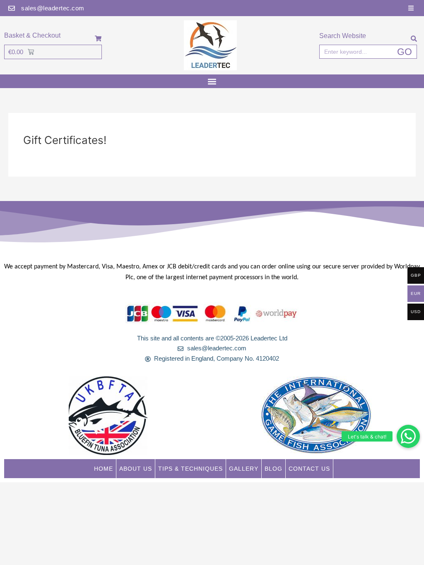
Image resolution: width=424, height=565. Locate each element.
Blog (273, 468)
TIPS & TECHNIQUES (190, 468)
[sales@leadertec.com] (11, 8)
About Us (135, 468)
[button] (408, 436)
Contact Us (309, 468)
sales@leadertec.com (52, 8)
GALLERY (243, 468)
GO (404, 51)
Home (103, 468)
